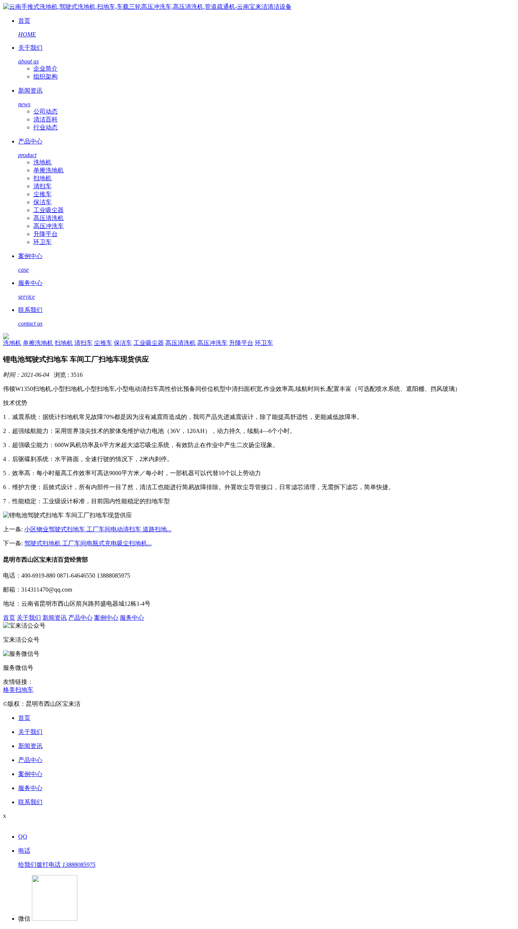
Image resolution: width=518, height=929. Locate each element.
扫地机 (42, 178)
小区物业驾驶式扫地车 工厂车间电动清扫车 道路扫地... (97, 529)
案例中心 (106, 617)
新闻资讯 (54, 617)
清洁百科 (45, 119)
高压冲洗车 (48, 226)
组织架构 (45, 76)
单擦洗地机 (48, 170)
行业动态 (45, 127)
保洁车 (42, 202)
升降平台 (45, 234)
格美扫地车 (18, 690)
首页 (9, 617)
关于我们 (29, 617)
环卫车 (42, 242)
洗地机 (42, 162)
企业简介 (45, 68)
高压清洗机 (48, 218)
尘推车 (42, 194)
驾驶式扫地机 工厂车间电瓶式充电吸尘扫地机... (88, 543)
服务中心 (132, 617)
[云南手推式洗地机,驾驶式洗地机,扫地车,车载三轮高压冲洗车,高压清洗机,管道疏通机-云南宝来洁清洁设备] (147, 6)
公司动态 (45, 111)
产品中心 (80, 617)
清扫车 (42, 186)
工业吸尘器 (48, 210)
